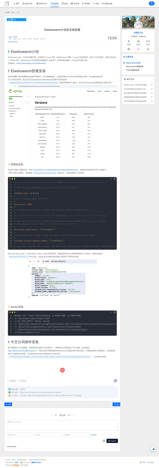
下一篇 (116, 404)
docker (24, 381)
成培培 (15, 37)
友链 (97, 3)
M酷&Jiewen (36, 462)
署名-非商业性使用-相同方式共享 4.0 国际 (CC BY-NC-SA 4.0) (50, 395)
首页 (17, 3)
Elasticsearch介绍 (133, 63)
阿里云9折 (108, 3)
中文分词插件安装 (132, 70)
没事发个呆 (138, 32)
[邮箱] (148, 49)
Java (13, 12)
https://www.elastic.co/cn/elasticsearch (31, 63)
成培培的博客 (21, 459)
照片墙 (76, 3)
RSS (143, 462)
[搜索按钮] (152, 3)
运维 (14, 19)
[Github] (128, 49)
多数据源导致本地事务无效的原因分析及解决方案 (136, 97)
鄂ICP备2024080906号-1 (38, 459)
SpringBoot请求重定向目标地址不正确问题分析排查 (136, 93)
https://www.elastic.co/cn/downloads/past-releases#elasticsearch (53, 169)
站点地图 (150, 462)
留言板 (87, 3)
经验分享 (13, 381)
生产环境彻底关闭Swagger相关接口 (136, 101)
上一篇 (8, 404)
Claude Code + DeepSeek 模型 (135, 85)
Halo (16, 462)
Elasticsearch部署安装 (134, 66)
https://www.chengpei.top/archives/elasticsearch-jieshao (40, 392)
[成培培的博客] (7, 3)
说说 (66, 3)
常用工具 (42, 3)
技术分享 (28, 3)
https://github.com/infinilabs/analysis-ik (22, 350)
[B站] (138, 49)
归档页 (56, 3)
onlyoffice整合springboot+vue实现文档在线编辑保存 (136, 89)
